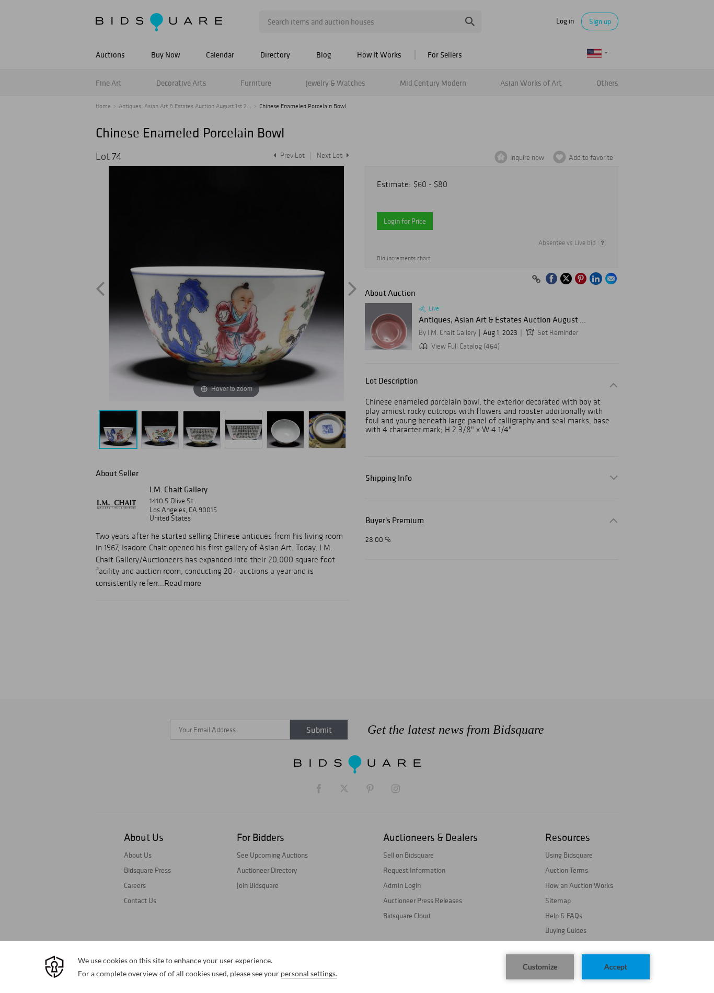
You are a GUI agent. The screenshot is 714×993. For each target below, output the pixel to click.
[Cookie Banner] (357, 967)
